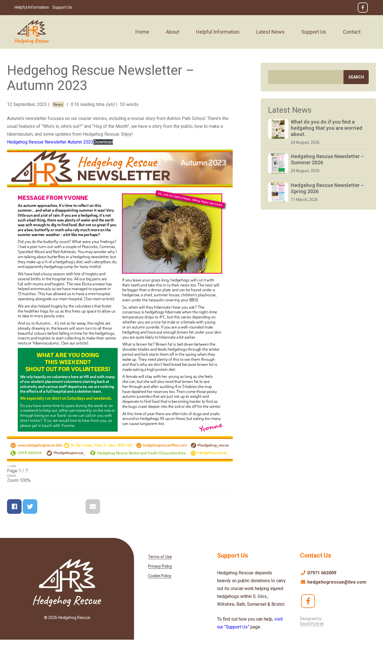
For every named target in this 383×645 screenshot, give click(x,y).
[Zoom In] (13, 476)
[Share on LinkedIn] (77, 506)
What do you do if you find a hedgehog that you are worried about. (326, 128)
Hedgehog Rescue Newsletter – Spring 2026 (327, 188)
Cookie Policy (159, 576)
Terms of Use (160, 556)
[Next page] (13, 466)
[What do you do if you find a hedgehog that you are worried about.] (278, 129)
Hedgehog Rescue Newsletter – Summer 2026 (327, 159)
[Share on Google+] (45, 506)
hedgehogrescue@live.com (336, 582)
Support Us (62, 7)
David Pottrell (312, 623)
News (58, 104)
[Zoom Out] (9, 476)
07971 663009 (321, 572)
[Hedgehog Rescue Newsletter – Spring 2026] (278, 192)
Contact (352, 32)
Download (103, 142)
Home (142, 32)
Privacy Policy (160, 566)
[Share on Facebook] (14, 506)
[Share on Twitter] (30, 506)
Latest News (270, 32)
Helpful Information (32, 7)
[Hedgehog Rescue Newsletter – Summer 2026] (278, 163)
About (172, 32)
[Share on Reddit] (61, 506)
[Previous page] (9, 466)
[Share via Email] (93, 506)
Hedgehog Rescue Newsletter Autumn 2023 (50, 142)
